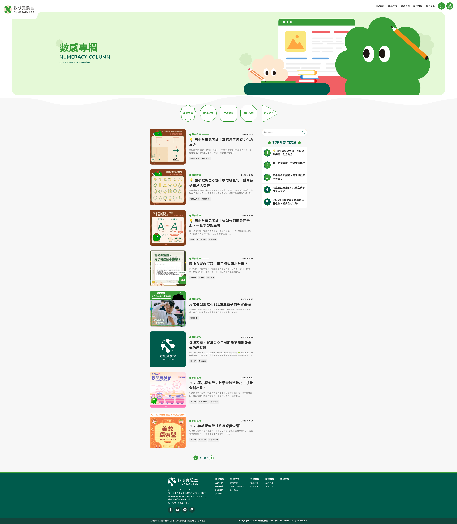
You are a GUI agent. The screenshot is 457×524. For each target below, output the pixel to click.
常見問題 (192, 520)
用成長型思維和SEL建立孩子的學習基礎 (220, 304)
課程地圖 (234, 483)
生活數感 (228, 113)
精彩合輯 (417, 6)
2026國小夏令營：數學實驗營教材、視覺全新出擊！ (221, 385)
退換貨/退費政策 (179, 520)
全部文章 (188, 113)
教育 (192, 239)
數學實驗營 (203, 402)
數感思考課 (194, 158)
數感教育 (208, 113)
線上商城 (430, 6)
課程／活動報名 (237, 486)
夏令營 (201, 277)
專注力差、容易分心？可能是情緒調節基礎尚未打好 (220, 345)
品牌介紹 (219, 483)
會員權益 (201, 520)
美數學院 (219, 486)
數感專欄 (69, 62)
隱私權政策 (166, 520)
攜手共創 (269, 486)
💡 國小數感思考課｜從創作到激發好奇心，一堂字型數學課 (219, 223)
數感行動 (249, 113)
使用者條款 (154, 520)
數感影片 (269, 113)
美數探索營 (213, 440)
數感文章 (254, 483)
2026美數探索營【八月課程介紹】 (216, 426)
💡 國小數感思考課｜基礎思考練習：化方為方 (221, 142)
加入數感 (219, 493)
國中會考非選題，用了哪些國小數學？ (218, 264)
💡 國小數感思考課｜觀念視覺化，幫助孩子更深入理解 (221, 183)
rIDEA (304, 520)
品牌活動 (269, 483)
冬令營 (193, 277)
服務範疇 (219, 490)
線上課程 (234, 490)
